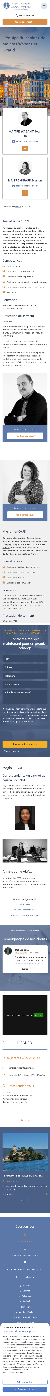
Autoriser (38, 1015)
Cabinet (26, 1290)
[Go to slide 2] (13, 981)
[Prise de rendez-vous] (25, 148)
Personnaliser (26, 1382)
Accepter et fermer (26, 1389)
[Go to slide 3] (16, 981)
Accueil (18, 206)
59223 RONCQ (27, 1075)
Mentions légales (26, 1312)
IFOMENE (7, 332)
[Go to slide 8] (34, 981)
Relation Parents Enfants (25, 909)
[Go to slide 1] (9, 981)
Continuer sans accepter (13, 1372)
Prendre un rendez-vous (27, 141)
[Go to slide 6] (27, 981)
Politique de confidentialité (26, 1317)
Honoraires (25, 904)
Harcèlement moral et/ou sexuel (25, 915)
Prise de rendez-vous (24, 435)
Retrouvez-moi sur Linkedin (25, 429)
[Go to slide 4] (20, 981)
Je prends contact (23, 21)
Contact (26, 1301)
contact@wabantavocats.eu (21, 1068)
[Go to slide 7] (30, 981)
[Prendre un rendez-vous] (13, 141)
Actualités (26, 1296)
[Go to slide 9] (37, 981)
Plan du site (26, 1307)
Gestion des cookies (26, 1322)
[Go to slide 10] (40, 981)
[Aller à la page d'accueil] (18, 6)
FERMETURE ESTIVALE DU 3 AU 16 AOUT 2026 (22, 1178)
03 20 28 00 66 (26, 15)
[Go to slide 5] (23, 981)
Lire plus (25, 969)
